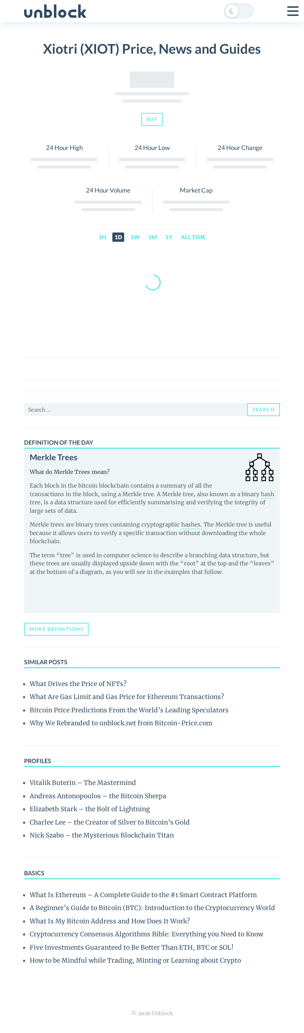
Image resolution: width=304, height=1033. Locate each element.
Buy (152, 119)
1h (102, 237)
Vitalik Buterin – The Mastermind (83, 783)
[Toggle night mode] (239, 11)
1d (118, 237)
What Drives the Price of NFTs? (78, 684)
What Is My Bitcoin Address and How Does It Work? (110, 921)
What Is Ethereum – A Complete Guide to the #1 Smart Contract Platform (143, 895)
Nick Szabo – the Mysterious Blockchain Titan (102, 835)
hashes (191, 524)
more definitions (56, 629)
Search (263, 409)
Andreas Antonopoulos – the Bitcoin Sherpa (98, 796)
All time (193, 237)
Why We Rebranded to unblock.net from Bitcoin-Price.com (121, 723)
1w (135, 237)
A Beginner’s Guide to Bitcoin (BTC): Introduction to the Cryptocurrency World (152, 908)
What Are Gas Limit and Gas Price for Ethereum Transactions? (127, 697)
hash (267, 494)
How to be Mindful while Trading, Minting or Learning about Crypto (135, 960)
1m (152, 237)
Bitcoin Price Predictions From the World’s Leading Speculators (129, 710)
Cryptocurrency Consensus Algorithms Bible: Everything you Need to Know (146, 934)
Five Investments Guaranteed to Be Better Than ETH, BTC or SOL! (132, 947)
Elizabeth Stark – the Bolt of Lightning (90, 809)
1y (168, 237)
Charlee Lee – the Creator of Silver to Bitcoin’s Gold (110, 822)
